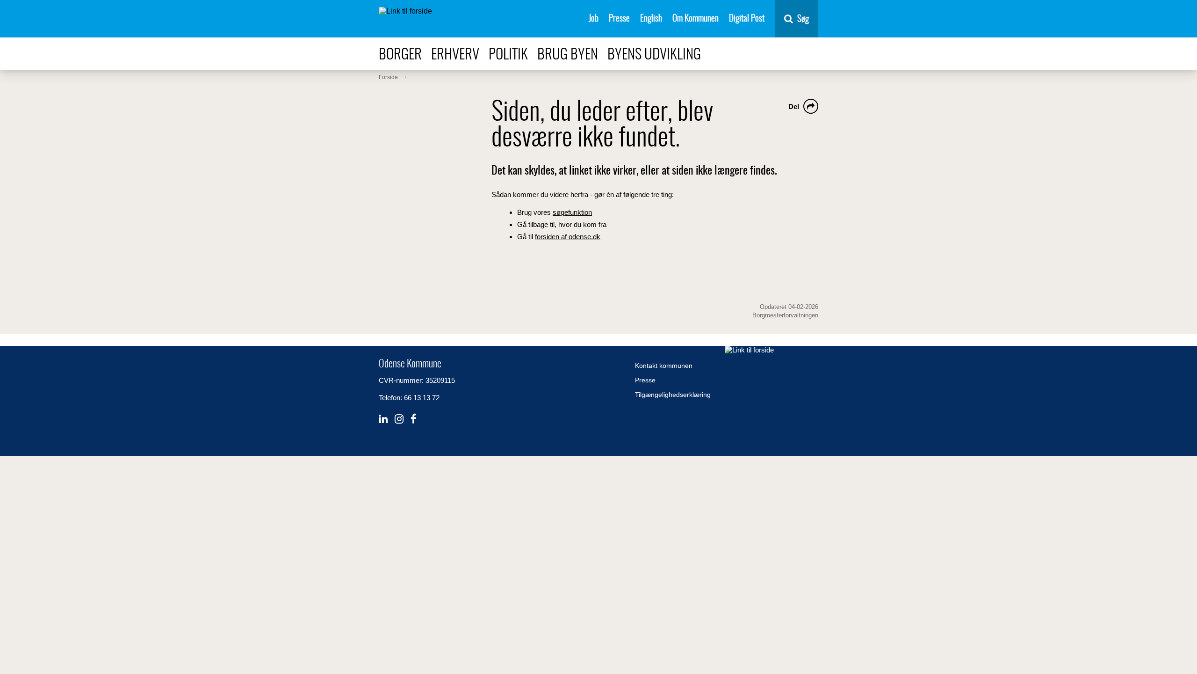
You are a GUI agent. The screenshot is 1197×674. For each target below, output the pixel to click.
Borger (400, 55)
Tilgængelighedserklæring (673, 394)
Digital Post (746, 19)
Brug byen (567, 55)
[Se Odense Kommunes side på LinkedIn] (383, 419)
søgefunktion (572, 212)
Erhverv (455, 55)
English (651, 19)
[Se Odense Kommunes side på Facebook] (414, 419)
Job (593, 19)
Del (793, 106)
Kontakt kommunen (663, 365)
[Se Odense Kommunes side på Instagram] (399, 419)
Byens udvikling (654, 55)
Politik (508, 55)
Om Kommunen (695, 19)
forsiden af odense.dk (567, 237)
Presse (619, 19)
